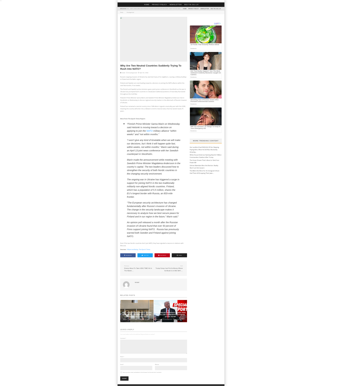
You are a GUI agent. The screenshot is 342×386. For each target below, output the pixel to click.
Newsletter (176, 4)
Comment (123, 338)
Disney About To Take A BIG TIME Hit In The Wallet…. (138, 268)
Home (146, 4)
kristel (123, 72)
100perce (130, 249)
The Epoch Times (144, 249)
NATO (149, 130)
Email (122, 364)
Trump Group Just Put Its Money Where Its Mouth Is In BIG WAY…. (169, 268)
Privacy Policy (159, 4)
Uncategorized (132, 72)
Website (157, 364)
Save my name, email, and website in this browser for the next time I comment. (142, 372)
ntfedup (135, 249)
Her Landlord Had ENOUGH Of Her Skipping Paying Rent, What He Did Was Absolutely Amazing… (163, 8)
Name (122, 356)
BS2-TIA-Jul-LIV (191, 4)
